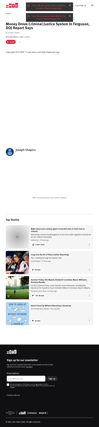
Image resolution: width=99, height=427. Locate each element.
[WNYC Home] (12, 5)
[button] (49, 237)
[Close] (70, 5)
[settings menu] (92, 5)
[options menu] (20, 42)
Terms (12, 387)
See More (29, 367)
